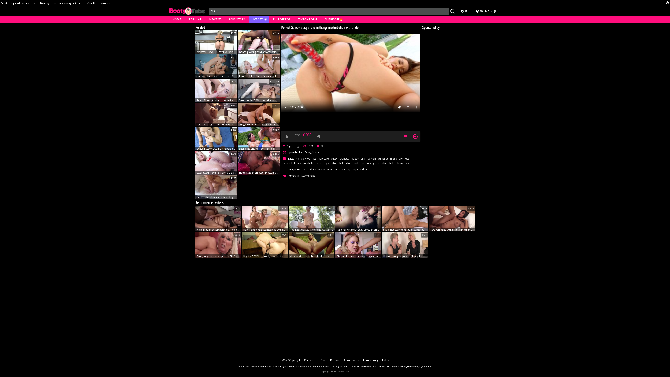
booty (297, 163)
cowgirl (372, 158)
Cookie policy (351, 360)
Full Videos (281, 19)
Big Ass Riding (342, 169)
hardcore (324, 158)
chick (349, 163)
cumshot (383, 158)
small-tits (308, 163)
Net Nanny (412, 366)
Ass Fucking (309, 169)
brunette (344, 158)
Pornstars (236, 19)
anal (363, 158)
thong (400, 163)
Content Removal (330, 360)
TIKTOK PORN (307, 19)
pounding (382, 163)
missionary (396, 158)
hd (297, 158)
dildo (356, 163)
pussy (334, 158)
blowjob (305, 158)
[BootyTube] (187, 11)
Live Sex (257, 19)
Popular (195, 19)
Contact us (310, 360)
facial (319, 163)
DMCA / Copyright (290, 360)
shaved (288, 163)
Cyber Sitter (425, 366)
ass (314, 158)
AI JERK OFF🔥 (334, 19)
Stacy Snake (308, 175)
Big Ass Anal (325, 169)
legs (407, 158)
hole (391, 163)
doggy (355, 158)
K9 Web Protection (396, 366)
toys (326, 163)
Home (177, 19)
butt (341, 163)
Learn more (105, 3)
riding (334, 163)
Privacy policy (370, 360)
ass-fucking (368, 163)
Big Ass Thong (361, 169)
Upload (386, 360)
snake (408, 163)
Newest (215, 19)
